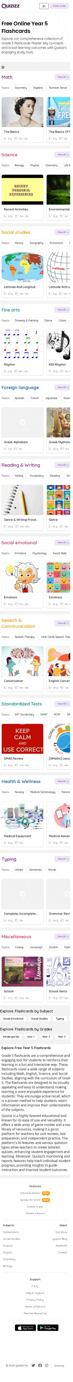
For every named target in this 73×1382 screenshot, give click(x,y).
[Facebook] (40, 1365)
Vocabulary (37, 475)
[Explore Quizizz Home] (10, 6)
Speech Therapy (25, 637)
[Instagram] (46, 1365)
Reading (55, 475)
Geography (36, 243)
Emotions (20, 553)
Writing (19, 475)
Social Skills (60, 553)
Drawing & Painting (26, 320)
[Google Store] (47, 1328)
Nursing (19, 792)
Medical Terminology (42, 792)
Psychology (40, 553)
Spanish (19, 398)
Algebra (38, 87)
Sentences (35, 869)
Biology (19, 165)
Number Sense (58, 87)
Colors (62, 320)
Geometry (21, 87)
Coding (19, 947)
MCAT (57, 714)
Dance (48, 320)
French (35, 398)
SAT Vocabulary (24, 714)
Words (52, 869)
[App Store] (25, 1328)
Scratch (53, 947)
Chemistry (51, 165)
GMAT (43, 714)
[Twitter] (33, 1365)
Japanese (51, 398)
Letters (19, 869)
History (19, 243)
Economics (56, 243)
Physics (34, 165)
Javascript (36, 947)
